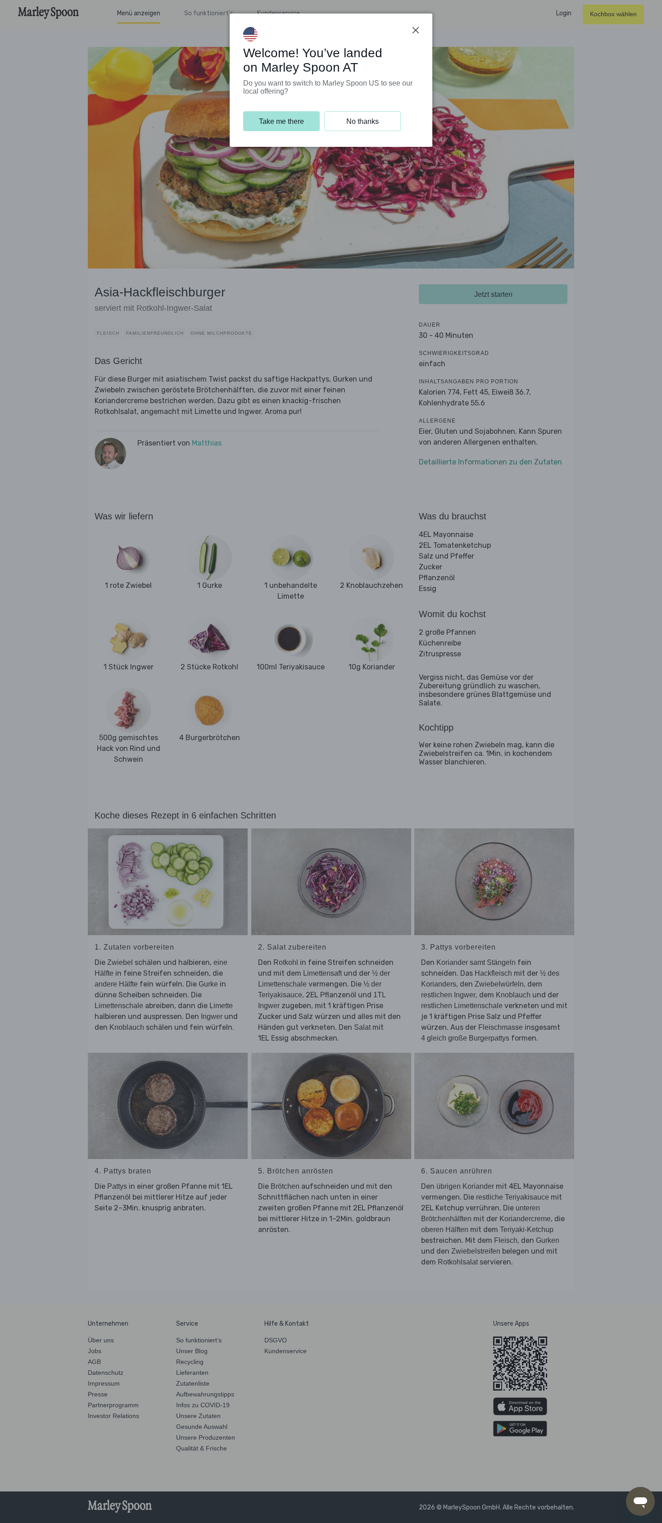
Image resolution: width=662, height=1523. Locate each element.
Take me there (281, 121)
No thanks (362, 121)
